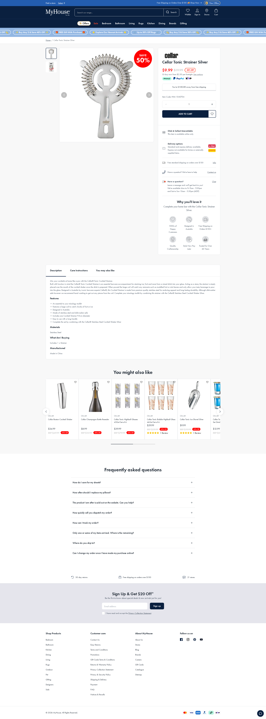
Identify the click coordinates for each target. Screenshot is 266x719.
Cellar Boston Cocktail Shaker (60, 419)
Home (48, 40)
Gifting (183, 23)
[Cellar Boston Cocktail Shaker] (62, 395)
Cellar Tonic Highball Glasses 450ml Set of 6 (126, 420)
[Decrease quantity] (173, 104)
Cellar (51, 416)
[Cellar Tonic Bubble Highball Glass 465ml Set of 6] (161, 395)
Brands (172, 23)
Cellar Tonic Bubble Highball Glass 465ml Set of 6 (161, 420)
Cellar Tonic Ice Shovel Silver (191, 419)
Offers (86, 23)
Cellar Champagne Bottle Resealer (95, 419)
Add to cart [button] (185, 114)
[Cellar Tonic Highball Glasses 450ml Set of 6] (128, 395)
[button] (64, 95)
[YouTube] (201, 639)
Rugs (141, 23)
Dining (162, 23)
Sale (96, 23)
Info (214, 162)
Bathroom (120, 23)
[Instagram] (188, 639)
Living (132, 23)
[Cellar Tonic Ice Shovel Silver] (194, 395)
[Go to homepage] (58, 12)
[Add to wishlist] (75, 382)
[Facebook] (181, 639)
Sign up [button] (157, 606)
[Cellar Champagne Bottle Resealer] (95, 395)
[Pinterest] (194, 639)
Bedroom (106, 23)
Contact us (211, 172)
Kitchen (151, 23)
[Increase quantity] (205, 104)
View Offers (212, 3)
